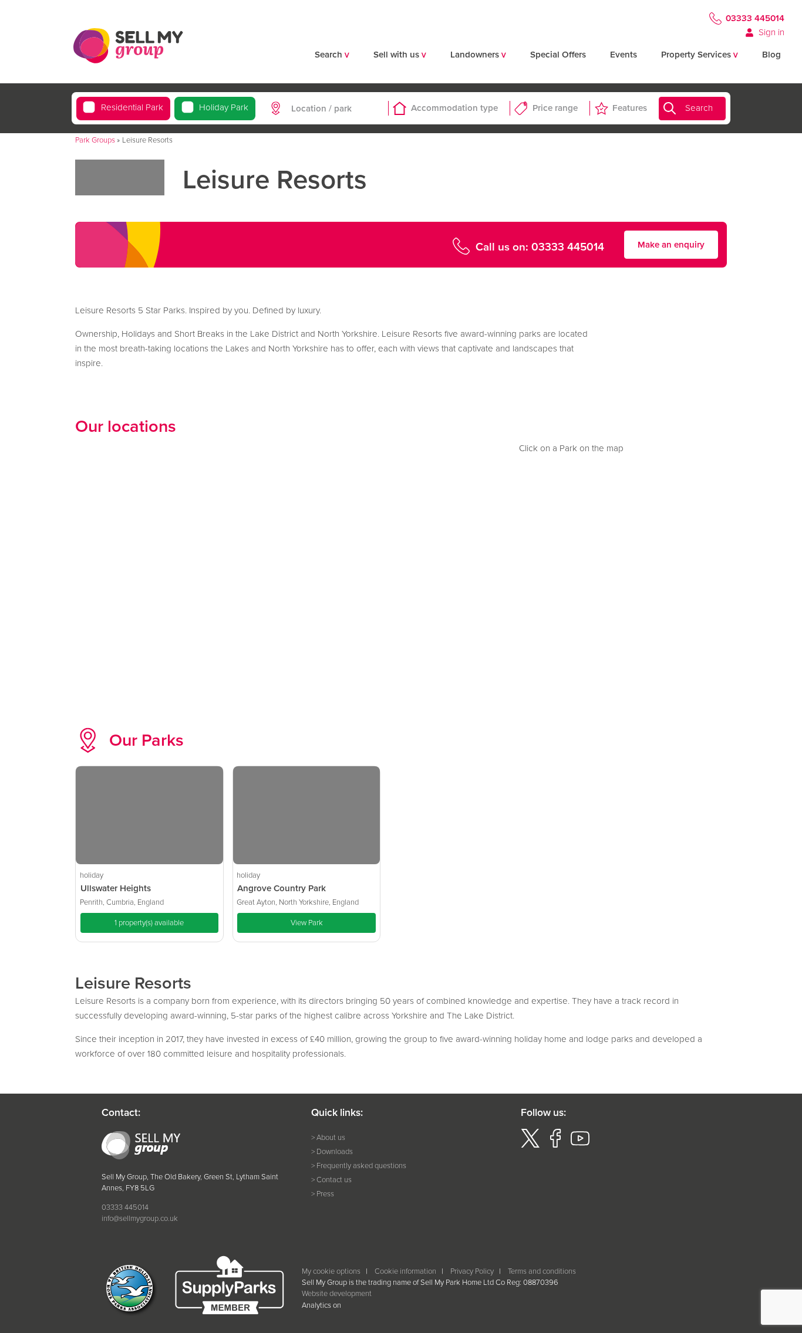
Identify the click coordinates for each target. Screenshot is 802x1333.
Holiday (223, 107)
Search (699, 108)
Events (623, 54)
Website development (337, 1293)
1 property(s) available (149, 922)
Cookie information (405, 1271)
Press (325, 1193)
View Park (307, 922)
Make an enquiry (671, 244)
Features (629, 108)
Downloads (334, 1151)
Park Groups (95, 140)
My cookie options (331, 1271)
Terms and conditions (542, 1271)
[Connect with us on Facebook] (555, 1145)
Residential (132, 107)
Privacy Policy (472, 1271)
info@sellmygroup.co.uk (140, 1218)
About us (330, 1137)
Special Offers (558, 54)
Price (555, 108)
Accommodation (454, 108)
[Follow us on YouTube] (580, 1145)
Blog (771, 54)
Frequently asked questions (361, 1165)
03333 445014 (755, 18)
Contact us (334, 1179)
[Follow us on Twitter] (530, 1145)
